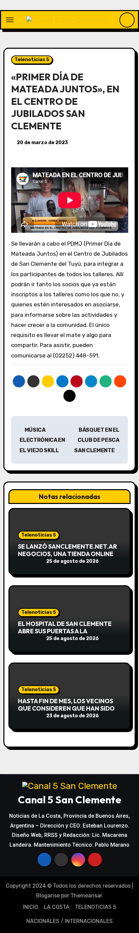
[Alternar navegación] (9, 20)
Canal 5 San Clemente (69, 799)
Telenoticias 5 (32, 59)
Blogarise (48, 895)
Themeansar (86, 895)
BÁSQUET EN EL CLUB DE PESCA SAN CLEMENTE (96, 440)
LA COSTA (57, 907)
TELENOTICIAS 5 (95, 907)
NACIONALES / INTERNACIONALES (69, 921)
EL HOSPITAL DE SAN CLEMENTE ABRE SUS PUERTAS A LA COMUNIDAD (65, 631)
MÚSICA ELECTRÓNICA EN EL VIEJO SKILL (42, 440)
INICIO (30, 907)
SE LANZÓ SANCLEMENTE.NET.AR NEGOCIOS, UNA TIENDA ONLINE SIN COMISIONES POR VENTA (67, 554)
